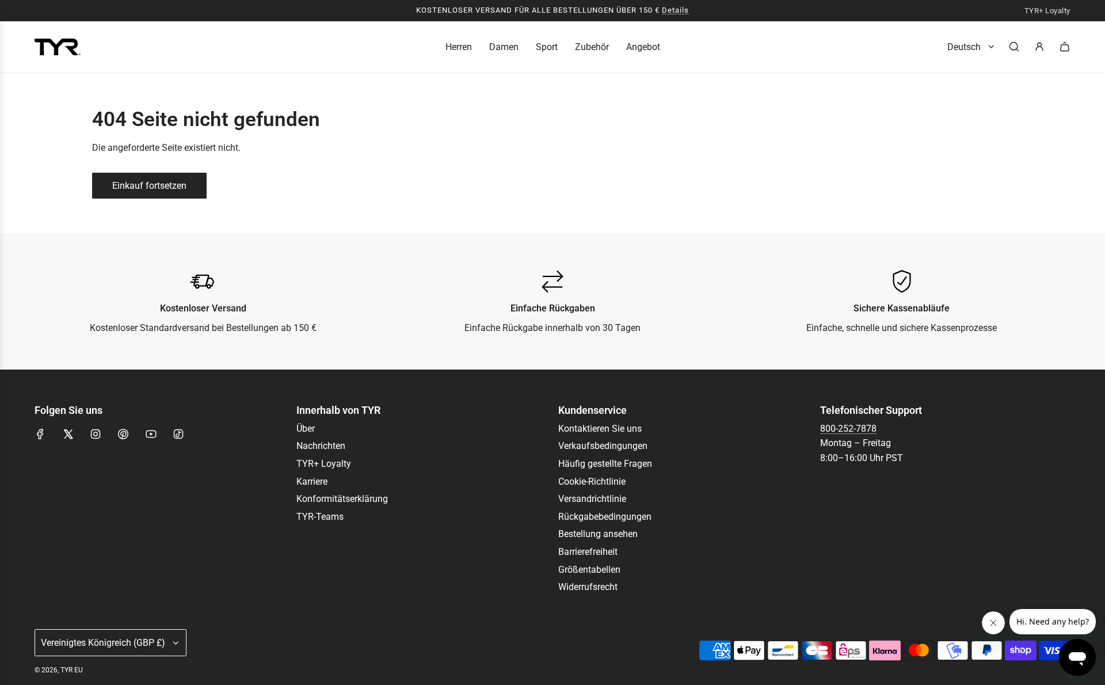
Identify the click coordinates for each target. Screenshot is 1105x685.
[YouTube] (150, 434)
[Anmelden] (1039, 46)
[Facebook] (40, 434)
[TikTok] (178, 434)
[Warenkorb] (1064, 46)
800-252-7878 (848, 428)
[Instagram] (95, 434)
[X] (68, 434)
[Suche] (1014, 46)
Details (675, 10)
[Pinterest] (123, 434)
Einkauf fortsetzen (149, 185)
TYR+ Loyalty (1047, 11)
